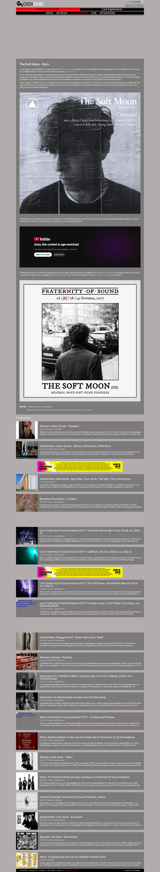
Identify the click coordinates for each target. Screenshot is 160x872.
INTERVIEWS (107, 13)
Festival (70, 275)
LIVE (94, 13)
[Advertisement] (80, 519)
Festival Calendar (48, 9)
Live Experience (112, 9)
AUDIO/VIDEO (79, 13)
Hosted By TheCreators (71, 870)
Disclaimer (42, 870)
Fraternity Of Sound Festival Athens (46, 410)
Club (115, 273)
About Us (59, 870)
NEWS (49, 13)
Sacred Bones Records (72, 410)
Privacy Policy (51, 870)
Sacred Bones (70, 72)
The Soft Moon (67, 69)
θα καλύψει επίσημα (102, 275)
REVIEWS (61, 13)
